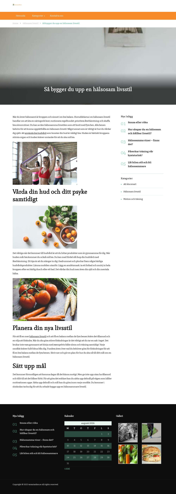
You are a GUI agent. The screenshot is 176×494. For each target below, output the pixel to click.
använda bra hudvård (35, 133)
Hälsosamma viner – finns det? (36, 440)
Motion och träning (133, 199)
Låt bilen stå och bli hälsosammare (39, 453)
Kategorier (37, 15)
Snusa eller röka (138, 122)
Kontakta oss (56, 15)
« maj (67, 468)
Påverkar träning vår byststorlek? (38, 446)
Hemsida (20, 15)
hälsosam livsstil (37, 336)
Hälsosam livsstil (132, 191)
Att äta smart (129, 184)
